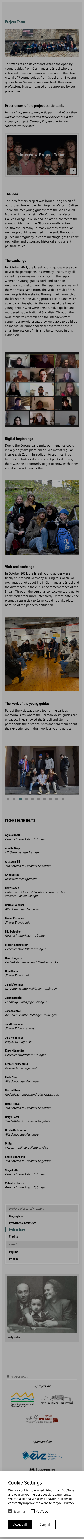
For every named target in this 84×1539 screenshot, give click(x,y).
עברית (50, 12)
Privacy (13, 1259)
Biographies (16, 1216)
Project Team (17, 1230)
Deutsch (52, 5)
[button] (8, 799)
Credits (13, 1236)
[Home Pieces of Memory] (8, 1376)
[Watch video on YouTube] (73, 171)
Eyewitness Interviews (22, 1223)
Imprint (13, 1252)
